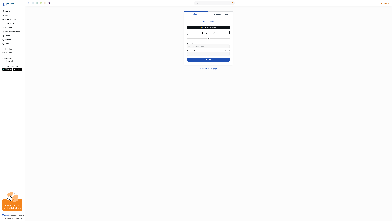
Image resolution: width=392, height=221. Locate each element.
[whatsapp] (12, 61)
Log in (208, 60)
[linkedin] (3, 61)
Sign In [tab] (196, 14)
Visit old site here (12, 208)
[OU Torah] (29, 3)
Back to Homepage (209, 68)
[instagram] (6, 61)
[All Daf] (45, 3)
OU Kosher (8, 218)
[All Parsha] (41, 3)
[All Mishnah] (33, 3)
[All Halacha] (37, 3)
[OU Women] (49, 3)
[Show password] (189, 54)
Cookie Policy (7, 49)
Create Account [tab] (221, 14)
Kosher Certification (17, 218)
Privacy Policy (7, 52)
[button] (380, 3)
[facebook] (9, 61)
